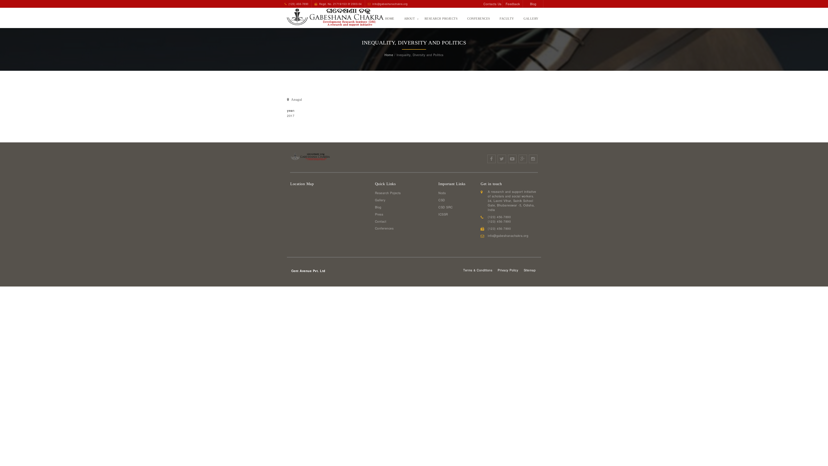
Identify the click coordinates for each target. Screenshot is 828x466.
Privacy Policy (508, 270)
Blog (533, 4)
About (409, 18)
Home (389, 18)
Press (379, 214)
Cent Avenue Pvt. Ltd (308, 271)
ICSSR (443, 214)
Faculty (507, 18)
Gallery (531, 18)
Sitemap (530, 270)
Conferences (478, 18)
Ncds (442, 193)
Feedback (513, 4)
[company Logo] (326, 17)
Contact (380, 221)
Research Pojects (388, 193)
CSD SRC (445, 207)
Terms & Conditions (477, 270)
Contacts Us (492, 4)
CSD (441, 200)
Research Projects (441, 18)
